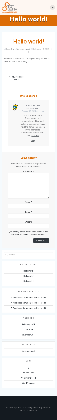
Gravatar (35, 135)
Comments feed (28, 378)
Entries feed (28, 373)
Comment (28, 171)
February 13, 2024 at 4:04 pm (33, 111)
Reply (33, 141)
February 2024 (28, 324)
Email (28, 212)
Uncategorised (23, 49)
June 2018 (28, 329)
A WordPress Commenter (22, 298)
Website (28, 222)
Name (28, 202)
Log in (28, 367)
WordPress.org (28, 383)
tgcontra (10, 49)
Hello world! (28, 271)
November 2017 (29, 335)
